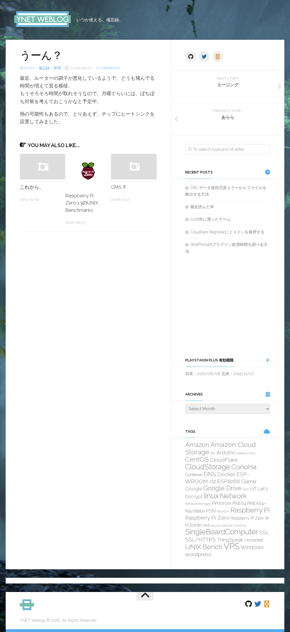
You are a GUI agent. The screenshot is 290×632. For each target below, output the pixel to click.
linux (211, 495)
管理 (57, 68)
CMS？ (119, 187)
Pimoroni (221, 503)
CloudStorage (207, 467)
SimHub (240, 525)
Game (248, 481)
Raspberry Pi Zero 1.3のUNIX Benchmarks (81, 203)
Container (193, 474)
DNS (210, 474)
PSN (211, 511)
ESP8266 (228, 481)
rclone (193, 525)
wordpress (198, 554)
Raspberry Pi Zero (207, 517)
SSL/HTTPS (200, 539)
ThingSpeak (230, 540)
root (205, 525)
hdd (246, 489)
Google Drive (222, 488)
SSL (264, 532)
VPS (231, 546)
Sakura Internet (221, 525)
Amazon (197, 444)
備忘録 (44, 68)
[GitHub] (190, 56)
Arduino (226, 452)
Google (193, 488)
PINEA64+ (256, 503)
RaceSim (223, 511)
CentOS (197, 459)
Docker (226, 474)
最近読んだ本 (202, 206)
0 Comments (108, 68)
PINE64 (239, 503)
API (212, 453)
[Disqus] (88, 314)
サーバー (27, 68)
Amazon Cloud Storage (220, 448)
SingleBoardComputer (221, 532)
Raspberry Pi (250, 510)
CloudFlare (224, 460)
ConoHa (244, 467)
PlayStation (195, 510)
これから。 (32, 187)
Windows (252, 547)
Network (233, 496)
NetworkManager (198, 503)
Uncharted (253, 539)
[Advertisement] (227, 307)
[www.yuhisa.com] (217, 56)
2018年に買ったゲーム (210, 219)
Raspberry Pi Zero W (250, 518)
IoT (253, 488)
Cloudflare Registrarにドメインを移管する (227, 232)
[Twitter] (204, 56)
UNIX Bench (204, 547)
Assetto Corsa (246, 453)
